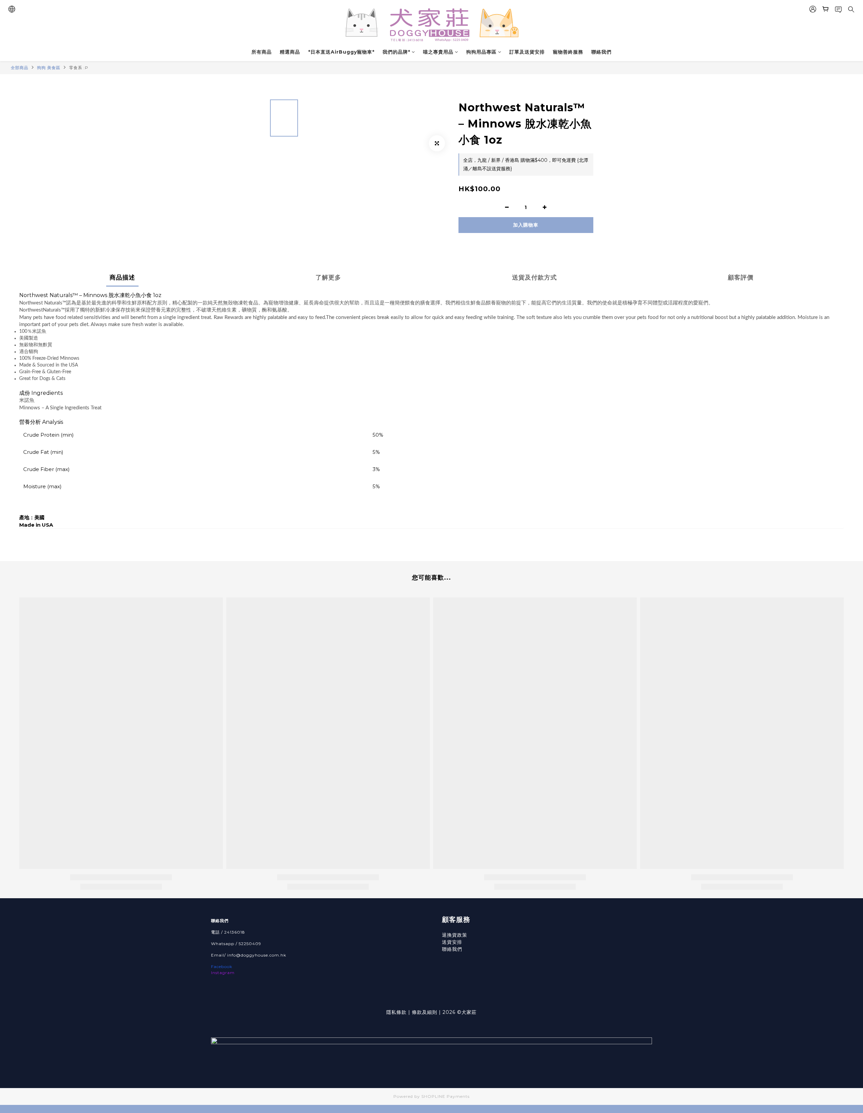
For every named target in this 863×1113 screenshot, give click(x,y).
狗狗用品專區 (481, 52)
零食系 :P (78, 67)
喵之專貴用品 (438, 52)
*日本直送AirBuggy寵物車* (341, 52)
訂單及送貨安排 (527, 52)
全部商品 (19, 67)
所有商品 (261, 52)
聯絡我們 (601, 52)
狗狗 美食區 (48, 67)
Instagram (223, 972)
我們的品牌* (396, 52)
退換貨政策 (454, 935)
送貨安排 (452, 942)
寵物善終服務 (568, 52)
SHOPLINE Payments (445, 1096)
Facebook (221, 966)
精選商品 (290, 52)
